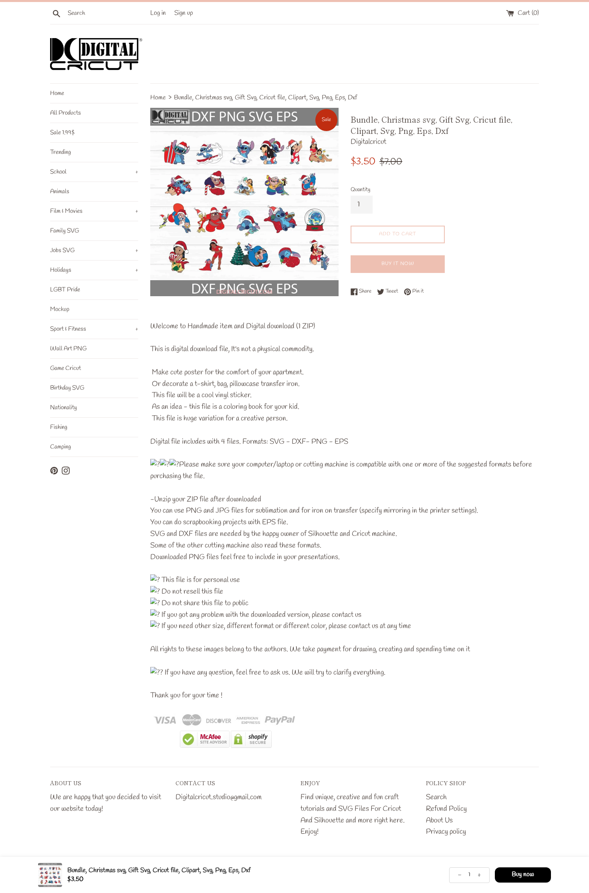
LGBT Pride (65, 290)
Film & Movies (94, 211)
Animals (59, 192)
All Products (65, 113)
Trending (60, 152)
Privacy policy (446, 831)
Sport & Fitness (94, 329)
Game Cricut (65, 368)
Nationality (63, 408)
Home (57, 93)
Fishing (58, 427)
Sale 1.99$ (62, 133)
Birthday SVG (67, 388)
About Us (439, 820)
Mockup (59, 309)
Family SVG (64, 231)
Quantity (360, 190)
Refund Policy (446, 809)
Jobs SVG (94, 250)
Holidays (94, 270)
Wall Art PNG (68, 349)
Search (436, 797)
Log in (158, 13)
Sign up (183, 13)
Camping (60, 447)
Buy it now (397, 264)
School (94, 172)
